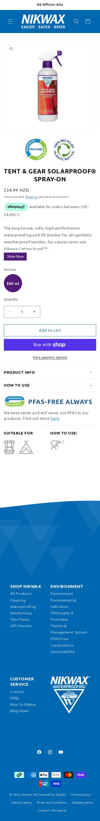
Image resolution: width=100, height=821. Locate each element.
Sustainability (63, 651)
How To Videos (23, 704)
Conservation (62, 645)
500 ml (13, 283)
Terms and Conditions (52, 802)
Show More (15, 256)
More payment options (50, 357)
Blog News (19, 710)
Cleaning (18, 600)
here (55, 418)
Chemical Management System (69, 628)
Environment (62, 593)
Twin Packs (19, 619)
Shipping (31, 197)
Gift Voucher (21, 625)
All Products (21, 593)
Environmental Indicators (63, 603)
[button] (10, 21)
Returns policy (22, 802)
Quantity (10, 299)
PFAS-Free (59, 638)
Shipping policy (82, 802)
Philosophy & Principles (62, 615)
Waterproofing (23, 606)
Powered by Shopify (52, 794)
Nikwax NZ (29, 794)
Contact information (52, 810)
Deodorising (21, 612)
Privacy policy (81, 794)
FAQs (14, 697)
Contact (17, 691)
